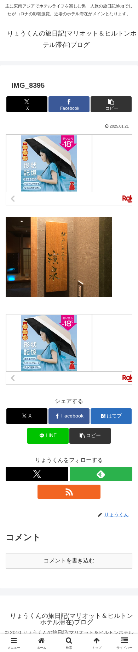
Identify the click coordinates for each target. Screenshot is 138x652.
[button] (111, 104)
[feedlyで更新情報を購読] (101, 474)
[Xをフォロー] (37, 474)
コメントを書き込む (69, 560)
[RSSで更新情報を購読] (69, 492)
